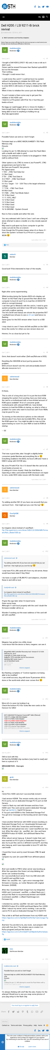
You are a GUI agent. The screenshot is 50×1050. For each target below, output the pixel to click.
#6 (47, 387)
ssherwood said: (9, 558)
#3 (47, 265)
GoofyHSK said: (9, 587)
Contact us (5, 1025)
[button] (3, 17)
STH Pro (4, 1022)
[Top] (44, 1025)
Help (35, 1025)
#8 (47, 498)
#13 (47, 753)
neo (11, 949)
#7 (47, 449)
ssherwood (14, 377)
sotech (13, 254)
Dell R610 (12, 810)
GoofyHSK (14, 513)
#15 (47, 959)
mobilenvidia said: (10, 966)
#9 (47, 524)
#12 (47, 699)
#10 (47, 551)
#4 (47, 287)
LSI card (31, 315)
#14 (47, 787)
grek (12, 777)
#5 (47, 352)
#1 (47, 58)
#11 (47, 638)
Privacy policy (27, 1025)
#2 (47, 132)
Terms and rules (16, 1025)
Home (40, 1025)
